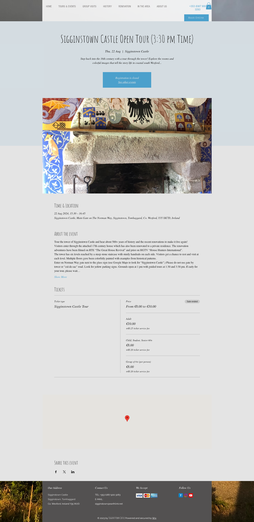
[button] (209, 6)
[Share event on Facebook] (56, 471)
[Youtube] (191, 495)
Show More (60, 277)
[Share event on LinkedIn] (72, 471)
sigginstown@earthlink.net (109, 503)
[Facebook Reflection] (181, 495)
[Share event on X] (64, 471)
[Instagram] (186, 495)
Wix (154, 518)
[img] (139, 495)
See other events (127, 82)
